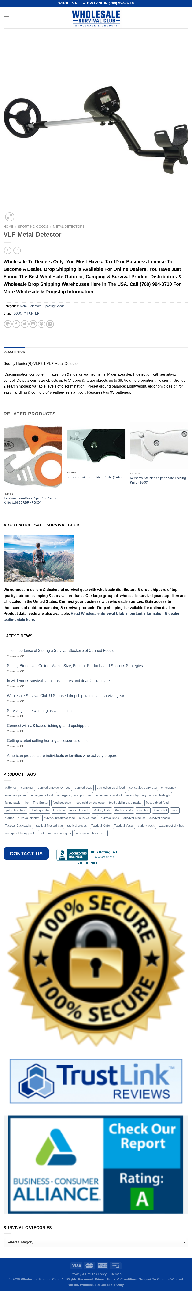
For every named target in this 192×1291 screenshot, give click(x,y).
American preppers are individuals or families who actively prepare (62, 756)
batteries (11, 787)
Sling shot (160, 810)
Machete (59, 810)
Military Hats (102, 810)
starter (9, 818)
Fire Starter (40, 802)
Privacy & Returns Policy (88, 1274)
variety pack (146, 825)
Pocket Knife (124, 810)
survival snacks (160, 818)
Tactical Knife (100, 825)
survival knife (110, 818)
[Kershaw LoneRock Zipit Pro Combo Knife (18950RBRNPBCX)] (33, 456)
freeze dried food (157, 802)
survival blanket (28, 818)
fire (26, 802)
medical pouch (79, 810)
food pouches (62, 802)
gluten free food (15, 810)
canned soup (83, 787)
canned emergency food (54, 787)
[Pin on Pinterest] (41, 324)
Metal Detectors (69, 226)
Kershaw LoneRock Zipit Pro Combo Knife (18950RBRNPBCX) (30, 500)
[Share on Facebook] (16, 324)
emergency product (109, 795)
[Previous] (3, 468)
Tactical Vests (123, 825)
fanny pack (12, 802)
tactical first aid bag (49, 825)
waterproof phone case (91, 833)
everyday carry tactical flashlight (148, 795)
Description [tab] (14, 352)
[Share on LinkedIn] (50, 324)
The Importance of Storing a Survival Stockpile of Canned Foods (60, 651)
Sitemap (115, 1274)
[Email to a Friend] (33, 324)
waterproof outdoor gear (55, 833)
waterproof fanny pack (20, 833)
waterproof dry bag (171, 825)
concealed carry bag (143, 787)
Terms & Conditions (122, 1279)
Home (8, 226)
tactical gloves (77, 825)
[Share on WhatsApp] (8, 324)
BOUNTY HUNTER (26, 313)
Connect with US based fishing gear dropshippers (48, 726)
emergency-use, (16, 795)
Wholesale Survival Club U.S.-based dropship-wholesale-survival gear (65, 696)
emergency (168, 787)
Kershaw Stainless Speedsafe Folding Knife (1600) (158, 480)
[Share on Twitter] (25, 324)
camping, (27, 787)
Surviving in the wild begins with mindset (40, 711)
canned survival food (111, 787)
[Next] (188, 468)
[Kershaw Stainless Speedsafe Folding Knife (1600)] (159, 445)
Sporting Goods (33, 226)
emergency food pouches (74, 795)
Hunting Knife (39, 810)
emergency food (42, 795)
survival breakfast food (59, 818)
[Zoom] (9, 216)
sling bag (143, 810)
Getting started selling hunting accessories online (48, 741)
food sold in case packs (125, 802)
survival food (87, 818)
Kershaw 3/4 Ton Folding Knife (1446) (95, 477)
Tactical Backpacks (18, 825)
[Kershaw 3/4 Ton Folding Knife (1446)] (96, 445)
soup (175, 810)
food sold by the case (90, 802)
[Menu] (6, 17)
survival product (134, 818)
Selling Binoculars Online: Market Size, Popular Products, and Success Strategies (75, 666)
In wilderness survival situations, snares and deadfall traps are (58, 681)
